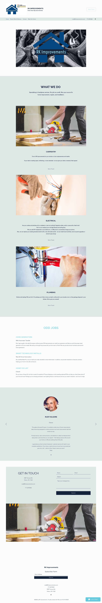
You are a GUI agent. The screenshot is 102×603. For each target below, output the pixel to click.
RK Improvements (51, 567)
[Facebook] (95, 19)
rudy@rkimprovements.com (78, 19)
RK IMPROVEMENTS (35, 8)
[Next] (95, 424)
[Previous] (6, 424)
